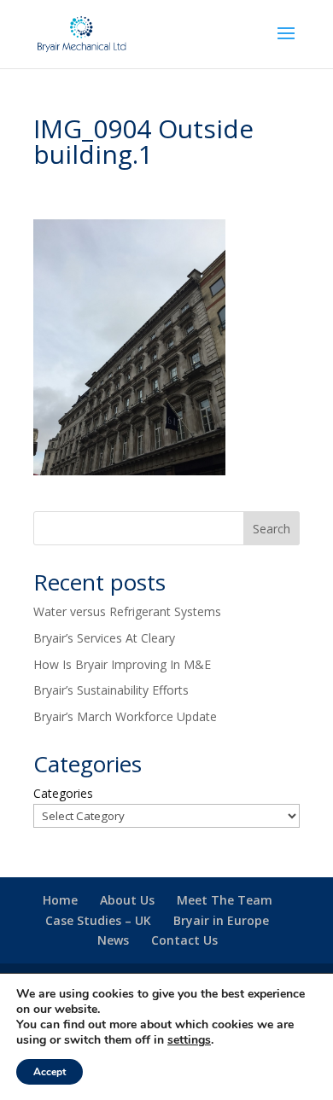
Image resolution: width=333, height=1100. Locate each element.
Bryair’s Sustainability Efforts (111, 690)
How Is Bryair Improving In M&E (122, 664)
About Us (127, 900)
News (113, 940)
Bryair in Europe (221, 920)
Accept (49, 1072)
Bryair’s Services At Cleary (104, 638)
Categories (63, 793)
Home (60, 900)
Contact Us (184, 940)
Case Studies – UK (98, 920)
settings (189, 1040)
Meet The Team (224, 900)
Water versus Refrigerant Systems (127, 611)
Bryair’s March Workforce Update (125, 716)
